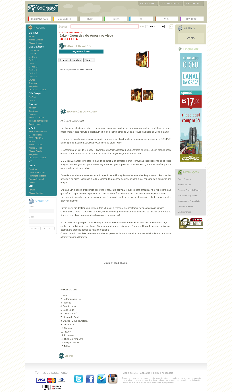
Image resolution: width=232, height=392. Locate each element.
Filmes (32, 36)
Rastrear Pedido (171, 3)
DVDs (90, 19)
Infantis (32, 182)
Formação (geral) (36, 179)
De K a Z (33, 100)
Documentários (35, 135)
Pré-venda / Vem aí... (38, 90)
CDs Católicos (39, 19)
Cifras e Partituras (37, 172)
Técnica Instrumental (38, 121)
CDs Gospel (65, 19)
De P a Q (33, 70)
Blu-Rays (33, 33)
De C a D (33, 57)
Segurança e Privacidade (189, 201)
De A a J (32, 97)
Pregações (34, 86)
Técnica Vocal (35, 124)
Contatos (145, 372)
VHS (166, 19)
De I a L (32, 63)
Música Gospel (35, 43)
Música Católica (36, 40)
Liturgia (32, 80)
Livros (115, 19)
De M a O (33, 67)
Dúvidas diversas (185, 206)
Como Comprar (184, 179)
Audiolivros (34, 108)
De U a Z (33, 76)
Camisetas (33, 111)
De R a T (33, 73)
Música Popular (36, 151)
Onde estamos (184, 212)
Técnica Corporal (36, 117)
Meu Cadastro (148, 3)
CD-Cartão (34, 50)
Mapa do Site (130, 372)
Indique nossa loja (162, 372)
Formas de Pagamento (188, 195)
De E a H (33, 60)
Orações (33, 83)
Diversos (192, 19)
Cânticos (33, 169)
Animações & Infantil (38, 131)
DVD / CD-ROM (36, 138)
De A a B (32, 54)
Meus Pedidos (194, 3)
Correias (33, 114)
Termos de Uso (184, 185)
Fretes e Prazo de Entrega (189, 190)
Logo (43, 9)
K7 (141, 19)
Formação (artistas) (38, 176)
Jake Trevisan (86, 70)
